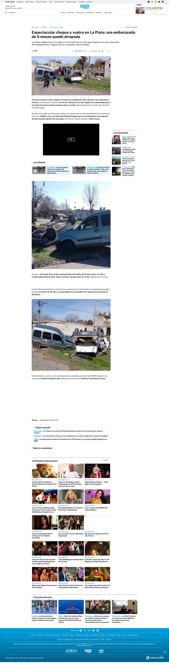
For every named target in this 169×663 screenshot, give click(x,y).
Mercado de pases (71, 1)
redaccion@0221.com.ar (147, 644)
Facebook (85, 630)
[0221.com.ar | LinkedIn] (163, 2)
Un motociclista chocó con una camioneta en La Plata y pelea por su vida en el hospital (71, 436)
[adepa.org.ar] (71, 651)
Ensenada (78, 635)
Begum (118, 635)
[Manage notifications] (164, 652)
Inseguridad (20, 1)
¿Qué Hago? (108, 12)
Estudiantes (82, 1)
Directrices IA (95, 639)
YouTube (93, 630)
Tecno (124, 635)
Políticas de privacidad (81, 639)
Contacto (108, 639)
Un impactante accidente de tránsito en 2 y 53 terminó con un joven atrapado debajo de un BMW (70, 440)
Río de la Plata (30, 1)
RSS (102, 639)
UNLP (51, 1)
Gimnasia (90, 1)
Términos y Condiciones (65, 639)
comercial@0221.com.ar (84, 645)
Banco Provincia (59, 1)
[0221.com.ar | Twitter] (156, 2)
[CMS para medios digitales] (155, 658)
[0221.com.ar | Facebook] (152, 2)
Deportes (86, 635)
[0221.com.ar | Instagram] (149, 2)
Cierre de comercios (41, 1)
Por (34, 51)
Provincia (57, 635)
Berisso (71, 635)
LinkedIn (97, 630)
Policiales (70, 12)
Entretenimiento (133, 635)
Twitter (89, 630)
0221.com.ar (35, 27)
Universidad (80, 12)
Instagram (81, 630)
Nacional (65, 635)
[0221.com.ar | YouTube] (159, 2)
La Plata (62, 12)
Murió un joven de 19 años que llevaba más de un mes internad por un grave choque (68, 432)
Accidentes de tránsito (49, 420)
